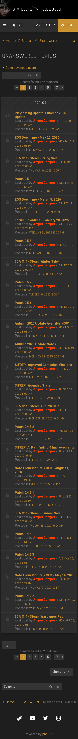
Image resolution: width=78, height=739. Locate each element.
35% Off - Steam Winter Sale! (37, 261)
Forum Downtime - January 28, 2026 (42, 220)
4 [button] (42, 87)
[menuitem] (18, 25)
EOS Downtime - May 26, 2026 (37, 137)
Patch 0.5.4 (23, 179)
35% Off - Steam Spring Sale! (36, 158)
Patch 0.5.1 (23, 303)
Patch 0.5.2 (23, 282)
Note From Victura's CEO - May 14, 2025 (44, 575)
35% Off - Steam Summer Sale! (38, 513)
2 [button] (29, 87)
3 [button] (35, 87)
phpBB (47, 734)
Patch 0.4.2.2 (24, 596)
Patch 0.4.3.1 (24, 492)
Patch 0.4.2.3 (24, 554)
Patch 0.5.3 (23, 241)
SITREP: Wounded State (32, 385)
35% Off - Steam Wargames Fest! (40, 616)
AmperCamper (44, 121)
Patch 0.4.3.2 (24, 427)
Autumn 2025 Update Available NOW (42, 323)
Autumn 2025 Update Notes (35, 344)
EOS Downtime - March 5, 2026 (38, 199)
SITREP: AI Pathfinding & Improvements (44, 447)
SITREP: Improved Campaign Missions (43, 365)
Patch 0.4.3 (23, 534)
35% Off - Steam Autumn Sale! (37, 406)
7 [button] (57, 87)
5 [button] (48, 87)
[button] (16, 87)
